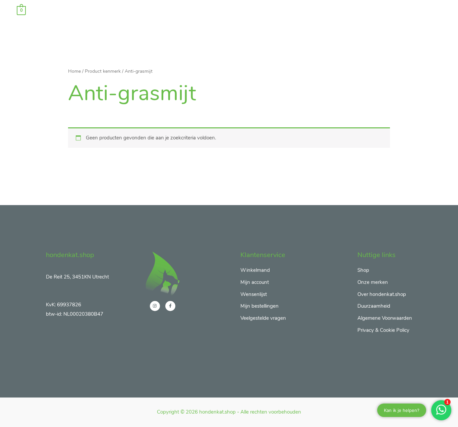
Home (74, 71)
